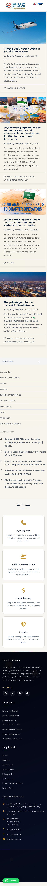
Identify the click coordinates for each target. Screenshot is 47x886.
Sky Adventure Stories (10, 424)
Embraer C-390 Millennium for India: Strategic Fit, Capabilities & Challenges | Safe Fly (23, 442)
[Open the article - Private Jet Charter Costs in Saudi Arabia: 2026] (11, 27)
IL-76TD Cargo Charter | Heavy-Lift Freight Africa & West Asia (25, 453)
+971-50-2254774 (14, 834)
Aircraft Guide (8, 769)
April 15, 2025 (31, 230)
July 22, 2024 (31, 309)
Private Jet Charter (10, 711)
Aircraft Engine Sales (10, 715)
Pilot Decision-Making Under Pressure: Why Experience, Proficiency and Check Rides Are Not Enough (23, 483)
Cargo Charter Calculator (12, 783)
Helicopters (17, 342)
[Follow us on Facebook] (5, 693)
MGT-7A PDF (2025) (23, 880)
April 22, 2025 (31, 143)
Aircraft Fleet (7, 765)
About (4, 756)
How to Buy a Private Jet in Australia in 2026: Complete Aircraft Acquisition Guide (24, 463)
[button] (10, 880)
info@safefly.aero (14, 839)
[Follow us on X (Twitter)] (12, 693)
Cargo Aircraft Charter (11, 734)
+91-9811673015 (13, 819)
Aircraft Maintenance (17, 176)
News (14, 180)
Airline (31, 176)
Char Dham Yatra (8, 401)
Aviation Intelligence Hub (12, 739)
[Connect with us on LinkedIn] (20, 693)
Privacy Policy (8, 788)
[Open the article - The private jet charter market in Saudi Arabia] (11, 284)
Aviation (10, 88)
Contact (5, 760)
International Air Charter (12, 729)
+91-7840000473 (14, 822)
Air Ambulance (8, 779)
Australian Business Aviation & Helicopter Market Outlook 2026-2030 (24, 472)
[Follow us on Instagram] (27, 693)
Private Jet (20, 88)
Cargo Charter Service (10, 395)
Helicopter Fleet (8, 774)
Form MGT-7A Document (30, 878)
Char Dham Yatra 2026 (11, 725)
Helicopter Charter (10, 720)
